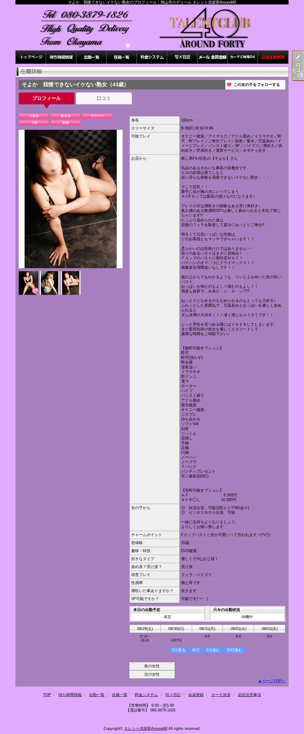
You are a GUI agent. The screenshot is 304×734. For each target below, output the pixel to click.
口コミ (104, 98)
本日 (196, 650)
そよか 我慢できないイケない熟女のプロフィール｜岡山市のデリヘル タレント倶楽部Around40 (152, 27)
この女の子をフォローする (257, 84)
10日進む (234, 650)
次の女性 (152, 674)
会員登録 (212, 57)
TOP (31, 57)
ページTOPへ (273, 681)
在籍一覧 (122, 57)
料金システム (152, 57)
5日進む (213, 650)
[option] (71, 199)
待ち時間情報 (61, 57)
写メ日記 (182, 57)
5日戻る (179, 650)
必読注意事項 (273, 57)
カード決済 (243, 57)
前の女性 (152, 666)
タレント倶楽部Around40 (145, 728)
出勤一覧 (91, 57)
